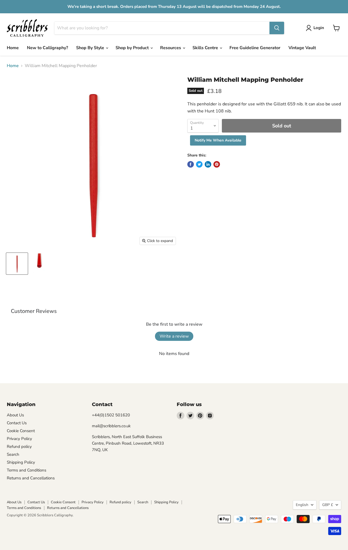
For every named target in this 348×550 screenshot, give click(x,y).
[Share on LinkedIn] (208, 164)
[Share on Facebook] (190, 164)
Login (318, 27)
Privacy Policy (19, 438)
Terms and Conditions (26, 470)
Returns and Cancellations (31, 478)
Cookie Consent (21, 430)
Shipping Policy (21, 462)
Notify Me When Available (218, 140)
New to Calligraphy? (47, 48)
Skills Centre (205, 48)
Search (13, 454)
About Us (15, 415)
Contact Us (17, 423)
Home (13, 48)
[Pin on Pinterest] (216, 164)
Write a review (174, 336)
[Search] (276, 28)
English (302, 504)
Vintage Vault (302, 48)
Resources (171, 48)
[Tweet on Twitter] (199, 164)
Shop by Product (133, 48)
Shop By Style (90, 48)
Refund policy (19, 446)
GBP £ (327, 504)
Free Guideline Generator (254, 48)
